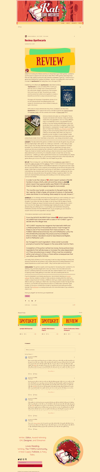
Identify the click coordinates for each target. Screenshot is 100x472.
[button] (80, 27)
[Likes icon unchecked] (29, 374)
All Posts (20, 27)
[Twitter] (19, 459)
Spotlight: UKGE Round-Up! (26, 328)
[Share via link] (35, 300)
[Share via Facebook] (25, 300)
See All (80, 312)
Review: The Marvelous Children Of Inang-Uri (71, 329)
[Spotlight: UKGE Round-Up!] (28, 320)
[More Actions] (74, 357)
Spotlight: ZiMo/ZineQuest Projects (48, 329)
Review (27, 296)
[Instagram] (24, 459)
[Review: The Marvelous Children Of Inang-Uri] (72, 320)
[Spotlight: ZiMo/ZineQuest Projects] (50, 320)
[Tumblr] (26, 459)
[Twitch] (21, 459)
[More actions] (74, 36)
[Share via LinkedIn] (32, 300)
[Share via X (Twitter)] (28, 300)
